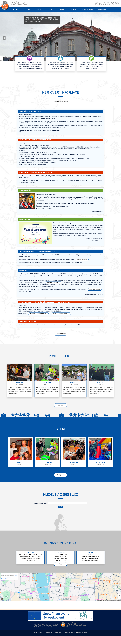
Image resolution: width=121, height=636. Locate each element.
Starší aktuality (61, 333)
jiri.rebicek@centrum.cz (53, 282)
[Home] (96, 3)
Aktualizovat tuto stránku (60, 102)
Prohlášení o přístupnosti (53, 633)
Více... (60, 564)
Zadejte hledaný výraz (40, 503)
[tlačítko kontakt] (48, 625)
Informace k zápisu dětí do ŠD (38, 313)
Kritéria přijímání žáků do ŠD (61, 313)
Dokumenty (102, 9)
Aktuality (16, 9)
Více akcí (60, 405)
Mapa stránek (38, 633)
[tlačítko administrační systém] (52, 625)
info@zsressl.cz (82, 259)
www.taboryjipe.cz (94, 289)
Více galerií (60, 475)
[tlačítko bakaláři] (43, 625)
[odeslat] (60, 507)
